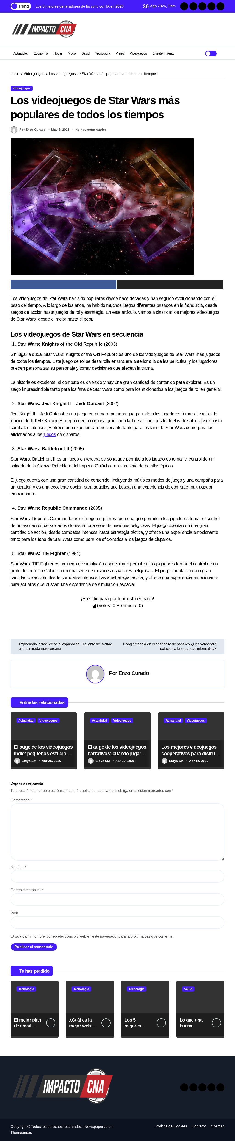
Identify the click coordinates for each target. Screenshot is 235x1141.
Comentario (21, 800)
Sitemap (217, 1126)
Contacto (199, 1126)
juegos (49, 434)
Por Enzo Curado (32, 129)
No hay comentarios (91, 129)
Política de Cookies (171, 1126)
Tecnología (102, 53)
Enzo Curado (133, 673)
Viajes (120, 53)
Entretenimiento (163, 53)
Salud (85, 53)
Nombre (18, 867)
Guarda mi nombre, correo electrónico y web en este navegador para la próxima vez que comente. (93, 936)
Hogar (57, 53)
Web (14, 913)
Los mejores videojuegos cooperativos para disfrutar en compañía (191, 753)
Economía (41, 53)
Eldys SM (29, 761)
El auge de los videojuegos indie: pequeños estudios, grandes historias (43, 753)
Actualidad (20, 53)
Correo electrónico (27, 890)
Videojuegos (138, 53)
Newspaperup (95, 1127)
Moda (72, 53)
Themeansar (21, 1133)
